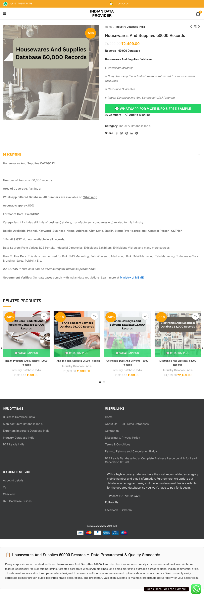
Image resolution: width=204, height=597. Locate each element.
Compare (115, 114)
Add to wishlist (139, 114)
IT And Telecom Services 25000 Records (77, 361)
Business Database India (19, 417)
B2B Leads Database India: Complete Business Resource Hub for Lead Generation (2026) (151, 460)
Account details (13, 480)
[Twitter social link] (121, 133)
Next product (199, 27)
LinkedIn (126, 510)
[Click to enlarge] (10, 114)
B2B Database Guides (17, 501)
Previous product (191, 27)
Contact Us (122, 3)
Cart (6, 487)
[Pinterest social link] (126, 133)
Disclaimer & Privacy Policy (122, 437)
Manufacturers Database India (23, 424)
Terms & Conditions (117, 444)
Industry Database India (130, 26)
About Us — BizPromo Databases (127, 424)
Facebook (111, 510)
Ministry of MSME (132, 277)
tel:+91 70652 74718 (21, 3)
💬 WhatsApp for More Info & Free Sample (153, 109)
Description (12, 155)
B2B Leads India (13, 444)
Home (108, 26)
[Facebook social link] (117, 133)
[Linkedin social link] (131, 133)
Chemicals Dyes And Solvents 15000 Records (127, 363)
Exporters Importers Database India (26, 430)
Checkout (9, 494)
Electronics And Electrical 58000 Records (177, 363)
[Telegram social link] (136, 133)
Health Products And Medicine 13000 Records (26, 363)
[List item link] (153, 496)
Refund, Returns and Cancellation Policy (131, 451)
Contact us (112, 430)
